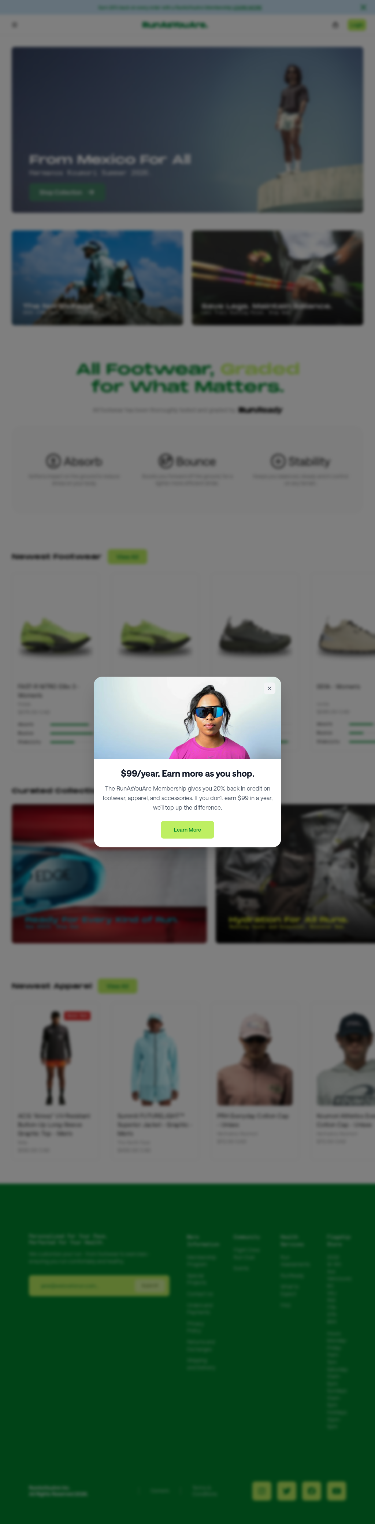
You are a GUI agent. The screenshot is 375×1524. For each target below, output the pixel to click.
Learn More (187, 829)
